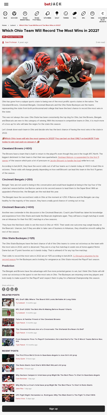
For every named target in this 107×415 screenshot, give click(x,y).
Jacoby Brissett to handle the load (65, 160)
